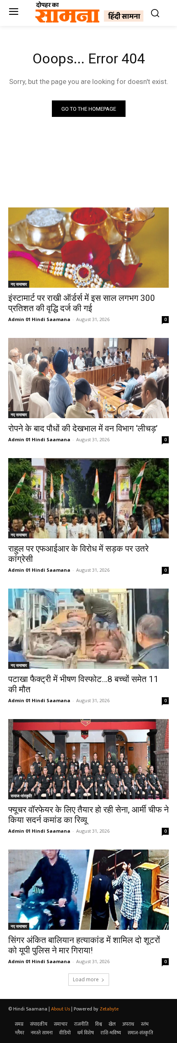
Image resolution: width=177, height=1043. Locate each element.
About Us (60, 1009)
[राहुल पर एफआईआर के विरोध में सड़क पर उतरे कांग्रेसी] (88, 498)
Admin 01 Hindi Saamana (39, 319)
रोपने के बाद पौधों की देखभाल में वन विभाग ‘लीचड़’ (83, 428)
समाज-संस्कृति (21, 796)
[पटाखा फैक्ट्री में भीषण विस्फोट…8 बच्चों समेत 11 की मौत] (88, 629)
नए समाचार (19, 284)
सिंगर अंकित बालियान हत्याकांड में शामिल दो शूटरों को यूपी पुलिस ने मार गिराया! (84, 945)
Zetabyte (109, 1009)
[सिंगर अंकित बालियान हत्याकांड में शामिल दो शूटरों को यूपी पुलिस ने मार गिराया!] (88, 890)
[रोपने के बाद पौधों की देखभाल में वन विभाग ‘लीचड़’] (88, 378)
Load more (86, 979)
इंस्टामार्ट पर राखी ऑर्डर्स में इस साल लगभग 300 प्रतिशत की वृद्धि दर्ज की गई (81, 303)
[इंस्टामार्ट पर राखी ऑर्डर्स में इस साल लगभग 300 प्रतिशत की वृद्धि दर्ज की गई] (88, 247)
